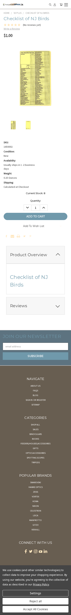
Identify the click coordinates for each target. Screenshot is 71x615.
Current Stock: (35, 193)
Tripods (35, 462)
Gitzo (36, 524)
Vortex (35, 496)
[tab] (35, 255)
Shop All (35, 424)
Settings (35, 593)
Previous (6, 611)
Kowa (35, 501)
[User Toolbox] (55, 4)
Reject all (35, 601)
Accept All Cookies (35, 609)
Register (41, 400)
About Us (35, 385)
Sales (35, 429)
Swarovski (35, 482)
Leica (35, 515)
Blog (35, 395)
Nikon (35, 506)
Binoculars (35, 434)
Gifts (35, 448)
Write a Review (12, 28)
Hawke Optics (36, 487)
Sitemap (35, 404)
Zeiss (35, 491)
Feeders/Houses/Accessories (35, 443)
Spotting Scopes (35, 457)
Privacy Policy (41, 584)
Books (35, 438)
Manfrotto (35, 520)
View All (35, 529)
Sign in (29, 400)
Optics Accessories (36, 453)
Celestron (35, 510)
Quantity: (35, 200)
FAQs (35, 390)
